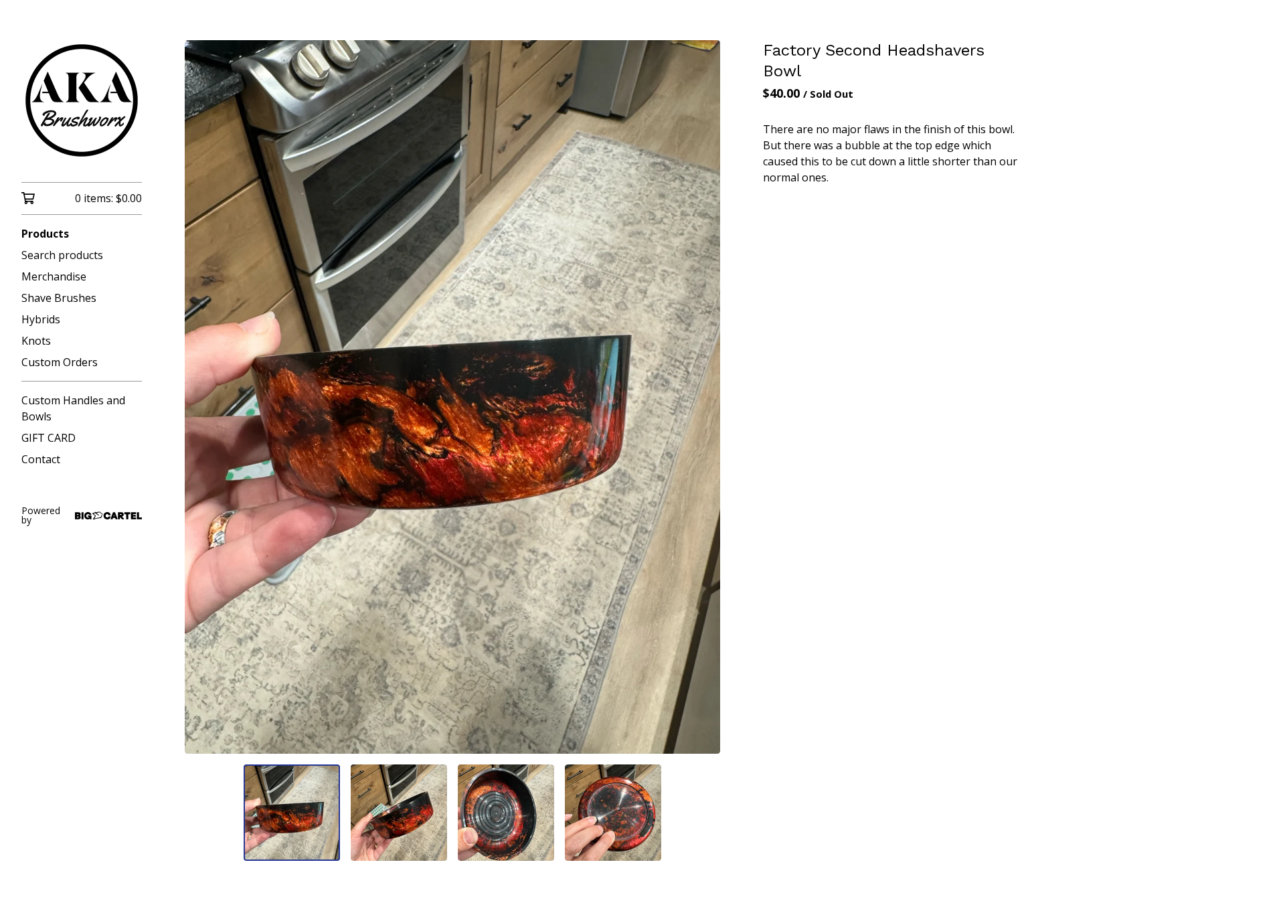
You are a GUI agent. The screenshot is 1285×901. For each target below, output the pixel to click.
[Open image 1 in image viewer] (452, 397)
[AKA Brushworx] (81, 100)
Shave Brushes (58, 298)
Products (45, 233)
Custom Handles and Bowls (73, 408)
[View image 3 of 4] (506, 812)
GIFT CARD (48, 437)
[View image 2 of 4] (399, 812)
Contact (40, 459)
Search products (62, 255)
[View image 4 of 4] (613, 812)
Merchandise (53, 276)
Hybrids (40, 319)
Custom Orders (59, 362)
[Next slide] (701, 397)
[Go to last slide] (203, 397)
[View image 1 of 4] (292, 812)
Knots (36, 340)
